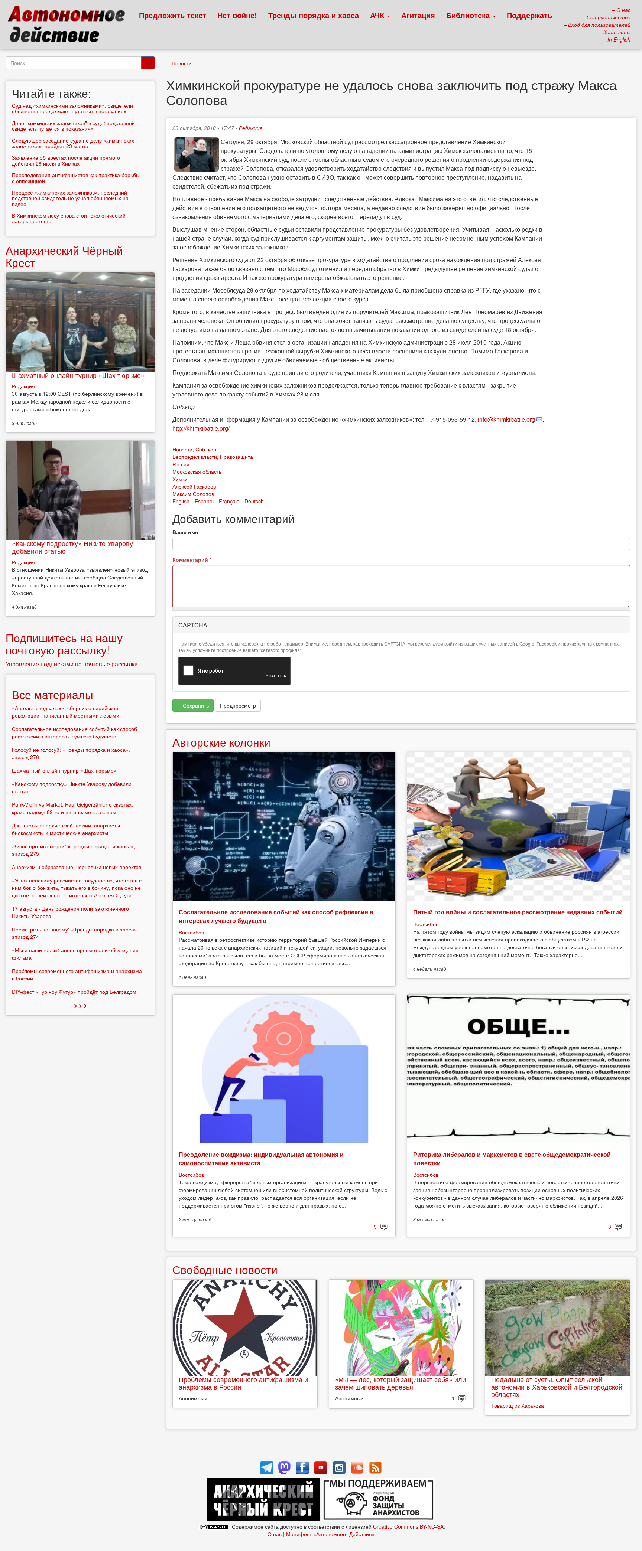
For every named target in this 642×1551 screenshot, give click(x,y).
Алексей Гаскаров (194, 486)
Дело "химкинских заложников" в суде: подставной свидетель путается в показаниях (73, 125)
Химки (180, 479)
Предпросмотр (238, 705)
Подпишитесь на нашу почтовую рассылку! (64, 644)
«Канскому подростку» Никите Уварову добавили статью (72, 546)
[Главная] (69, 26)
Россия (180, 464)
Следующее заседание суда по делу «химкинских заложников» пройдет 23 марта (73, 143)
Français (229, 501)
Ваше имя (185, 532)
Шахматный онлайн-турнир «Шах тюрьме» (78, 375)
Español (204, 501)
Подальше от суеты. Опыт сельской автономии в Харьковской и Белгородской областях (556, 1386)
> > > (80, 1005)
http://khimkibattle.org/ (201, 428)
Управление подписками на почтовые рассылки (72, 664)
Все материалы (52, 694)
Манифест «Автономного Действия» (330, 1534)
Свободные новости (225, 1269)
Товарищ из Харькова (517, 1405)
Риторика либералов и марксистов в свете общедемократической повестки (512, 1158)
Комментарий (191, 559)
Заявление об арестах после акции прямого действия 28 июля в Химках (66, 160)
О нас (275, 1534)
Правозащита (236, 456)
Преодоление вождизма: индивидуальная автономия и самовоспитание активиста (261, 1158)
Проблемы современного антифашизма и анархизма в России (243, 1382)
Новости (182, 63)
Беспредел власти (194, 456)
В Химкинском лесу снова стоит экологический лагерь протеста (69, 218)
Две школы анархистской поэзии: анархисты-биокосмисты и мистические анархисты (67, 829)
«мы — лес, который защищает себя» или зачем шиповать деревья (400, 1382)
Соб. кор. (206, 449)
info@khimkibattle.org (506, 419)
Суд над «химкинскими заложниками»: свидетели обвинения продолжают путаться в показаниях (72, 108)
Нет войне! (237, 15)
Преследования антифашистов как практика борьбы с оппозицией (76, 177)
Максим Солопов (193, 493)
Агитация (418, 15)
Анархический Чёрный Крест (64, 256)
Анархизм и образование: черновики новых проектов (76, 867)
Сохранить (195, 705)
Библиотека (469, 15)
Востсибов (191, 932)
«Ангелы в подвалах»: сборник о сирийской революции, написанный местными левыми (65, 711)
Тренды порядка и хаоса (313, 15)
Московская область (196, 471)
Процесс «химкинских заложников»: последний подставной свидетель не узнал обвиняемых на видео (70, 198)
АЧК (378, 15)
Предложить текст (172, 15)
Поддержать (529, 15)
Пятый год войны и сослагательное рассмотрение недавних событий (518, 912)
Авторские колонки (221, 742)
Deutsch (254, 501)
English (180, 501)
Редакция (250, 127)
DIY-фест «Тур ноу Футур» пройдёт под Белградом (74, 991)
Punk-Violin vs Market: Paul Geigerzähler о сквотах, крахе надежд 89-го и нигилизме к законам (72, 808)
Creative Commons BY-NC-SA (408, 1526)
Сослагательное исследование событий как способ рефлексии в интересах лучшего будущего (276, 916)
